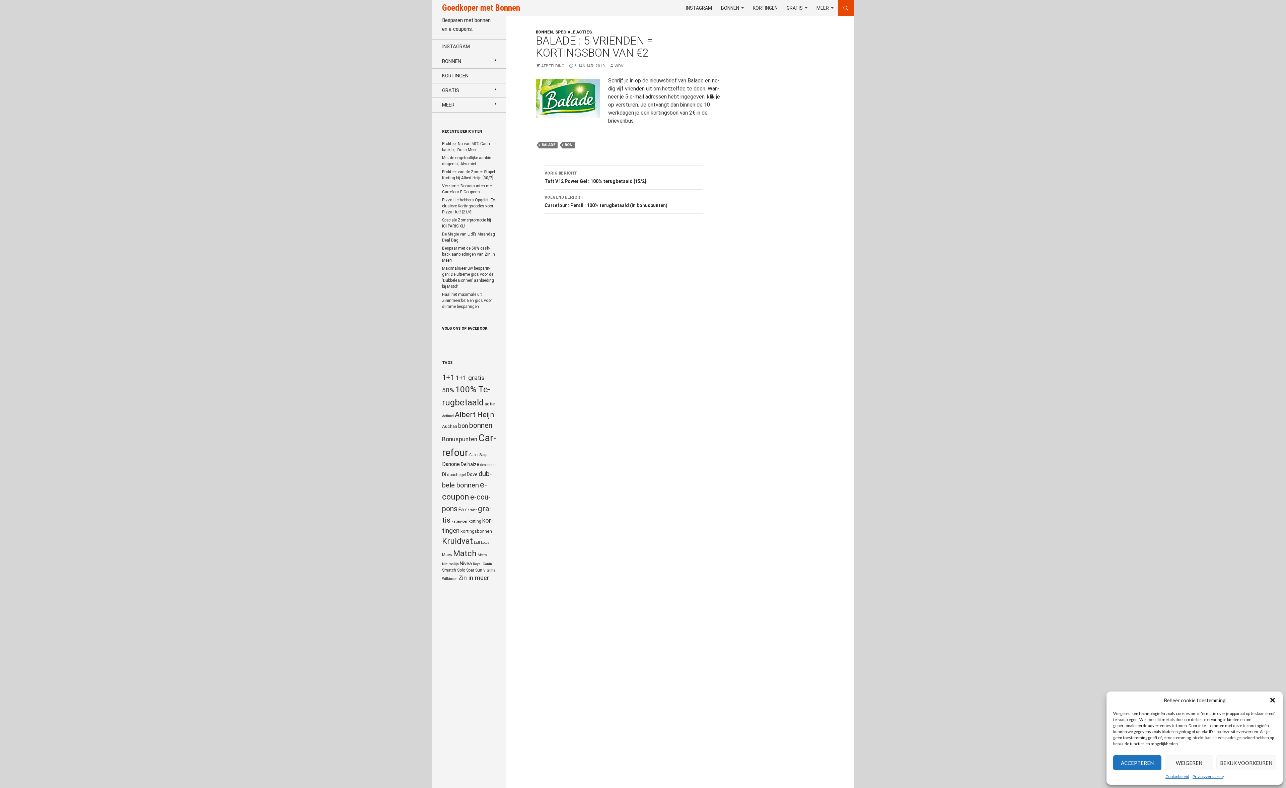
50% (448, 390)
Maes (447, 554)
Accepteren (1137, 763)
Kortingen (765, 8)
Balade (548, 145)
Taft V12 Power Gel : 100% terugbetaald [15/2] (595, 177)
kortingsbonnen (476, 531)
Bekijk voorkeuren (1246, 763)
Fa (461, 510)
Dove (472, 474)
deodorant (488, 465)
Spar (470, 570)
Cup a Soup (478, 455)
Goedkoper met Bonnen (481, 8)
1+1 (448, 377)
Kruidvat (457, 541)
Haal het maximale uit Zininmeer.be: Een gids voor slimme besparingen (467, 300)
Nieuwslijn (450, 564)
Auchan (449, 426)
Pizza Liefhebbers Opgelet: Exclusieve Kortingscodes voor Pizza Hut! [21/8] (469, 206)
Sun (478, 570)
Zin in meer (473, 577)
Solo (461, 570)
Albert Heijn (474, 414)
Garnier (471, 510)
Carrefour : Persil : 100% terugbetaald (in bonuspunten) (606, 201)
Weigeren (1189, 763)
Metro (482, 555)
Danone (451, 464)
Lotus (485, 542)
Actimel (448, 416)
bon (568, 145)
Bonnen (730, 8)
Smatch (449, 570)
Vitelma (489, 570)
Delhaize (470, 464)
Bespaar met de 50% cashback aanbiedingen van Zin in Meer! (468, 254)
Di (444, 474)
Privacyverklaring (1208, 776)
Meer (822, 8)
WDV (619, 66)
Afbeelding (552, 66)
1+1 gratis (470, 378)
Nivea (466, 564)
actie (490, 403)
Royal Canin (482, 564)
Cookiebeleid (1177, 776)
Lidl (477, 542)
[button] (1272, 700)
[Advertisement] (791, 189)
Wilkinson (449, 579)
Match (465, 553)
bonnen (480, 425)
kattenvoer (459, 521)
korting (475, 521)
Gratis (795, 8)
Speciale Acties (573, 32)
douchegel (456, 474)
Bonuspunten (459, 439)
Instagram (699, 8)
